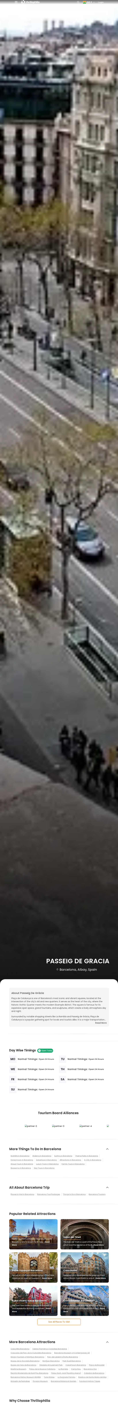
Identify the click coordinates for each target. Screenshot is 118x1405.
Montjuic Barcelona (51, 1361)
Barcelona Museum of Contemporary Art (72, 1353)
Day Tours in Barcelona (44, 1168)
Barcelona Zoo (90, 1369)
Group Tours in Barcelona (22, 1164)
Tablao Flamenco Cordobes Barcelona (49, 1349)
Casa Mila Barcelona (20, 1349)
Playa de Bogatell (96, 1365)
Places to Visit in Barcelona (22, 1194)
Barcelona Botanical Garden (63, 1381)
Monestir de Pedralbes (20, 1381)
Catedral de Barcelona (94, 1373)
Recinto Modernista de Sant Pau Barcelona (29, 1373)
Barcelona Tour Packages (48, 1194)
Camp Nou (76, 1369)
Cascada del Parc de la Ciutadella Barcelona (31, 1353)
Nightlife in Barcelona (20, 1156)
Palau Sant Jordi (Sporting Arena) (66, 1373)
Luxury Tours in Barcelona (47, 1164)
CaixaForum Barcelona (75, 1365)
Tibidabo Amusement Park (50, 1365)
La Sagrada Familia (66, 1377)
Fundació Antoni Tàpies (89, 1381)
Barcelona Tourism (97, 1194)
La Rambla (63, 1369)
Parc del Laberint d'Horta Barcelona (62, 1357)
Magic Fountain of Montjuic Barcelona (27, 1357)
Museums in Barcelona (21, 1168)
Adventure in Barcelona (46, 1160)
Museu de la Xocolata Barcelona (25, 1361)
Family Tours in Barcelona (73, 1164)
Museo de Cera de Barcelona (23, 1365)
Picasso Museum (40, 1381)
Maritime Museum (18, 1369)
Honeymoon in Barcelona (22, 1160)
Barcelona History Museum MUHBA (26, 1377)
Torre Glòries (49, 1377)
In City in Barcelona (92, 1160)
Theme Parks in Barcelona (86, 1156)
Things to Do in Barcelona (74, 1194)
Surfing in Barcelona (63, 1156)
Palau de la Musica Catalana (42, 1369)
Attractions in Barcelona (70, 1160)
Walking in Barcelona (41, 1156)
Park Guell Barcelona (72, 1361)
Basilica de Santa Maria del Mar (92, 1377)
